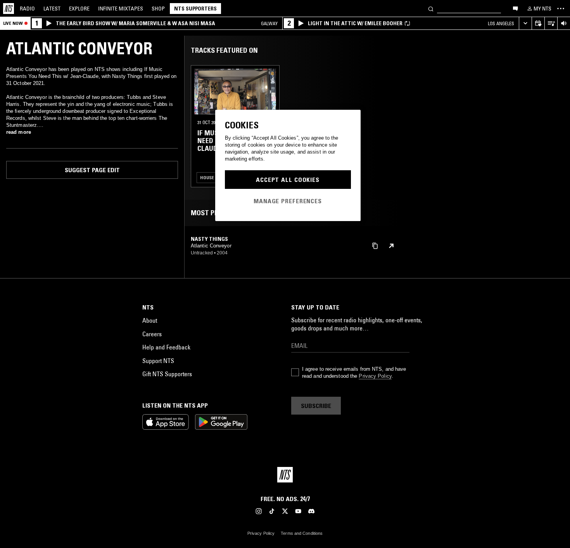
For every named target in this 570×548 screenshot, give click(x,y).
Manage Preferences (288, 201)
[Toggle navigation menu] (560, 8)
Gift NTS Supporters (167, 374)
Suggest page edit (92, 170)
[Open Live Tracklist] (550, 23)
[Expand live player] (525, 23)
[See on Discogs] (391, 246)
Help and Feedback (166, 347)
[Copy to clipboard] (375, 245)
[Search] (431, 8)
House (207, 177)
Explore (79, 8)
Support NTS (158, 361)
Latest (51, 8)
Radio (27, 8)
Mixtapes (120, 8)
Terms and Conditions (302, 533)
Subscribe (316, 406)
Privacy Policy (375, 376)
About (149, 320)
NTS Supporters (195, 8)
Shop (158, 8)
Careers (152, 334)
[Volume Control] (563, 23)
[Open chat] (515, 8)
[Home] (8, 8)
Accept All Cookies (288, 179)
